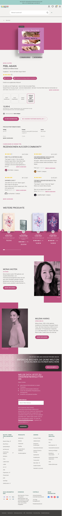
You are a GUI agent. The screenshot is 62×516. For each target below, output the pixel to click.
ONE (4, 469)
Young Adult (36, 460)
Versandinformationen (54, 447)
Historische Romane (38, 447)
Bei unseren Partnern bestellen (33, 118)
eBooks (20, 441)
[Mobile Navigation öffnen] (60, 6)
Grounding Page (36, 513)
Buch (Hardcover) (7, 98)
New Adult (8, 20)
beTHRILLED (6, 449)
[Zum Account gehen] (49, 6)
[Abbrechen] (52, 12)
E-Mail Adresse (22, 399)
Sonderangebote (22, 453)
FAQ (50, 442)
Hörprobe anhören (25, 57)
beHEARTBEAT (6, 446)
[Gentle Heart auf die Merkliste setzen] (9, 222)
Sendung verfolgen (53, 450)
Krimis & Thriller (37, 438)
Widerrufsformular (53, 464)
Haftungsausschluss (18, 513)
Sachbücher (36, 454)
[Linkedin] (58, 497)
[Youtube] (55, 497)
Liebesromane (36, 441)
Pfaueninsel (6, 475)
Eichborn (5, 456)
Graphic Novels (37, 465)
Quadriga (5, 480)
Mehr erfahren (10, 287)
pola (4, 478)
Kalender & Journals (38, 468)
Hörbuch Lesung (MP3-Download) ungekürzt (30, 98)
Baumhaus (5, 444)
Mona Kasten (7, 63)
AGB (50, 461)
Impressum (4, 513)
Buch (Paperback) (15, 98)
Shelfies (20, 446)
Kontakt (50, 439)
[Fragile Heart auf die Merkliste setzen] (53, 222)
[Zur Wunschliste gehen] (52, 6)
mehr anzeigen (54, 90)
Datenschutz (10, 513)
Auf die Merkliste (37, 57)
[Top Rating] (31, 40)
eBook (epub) (22, 98)
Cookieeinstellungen (45, 513)
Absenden (23, 426)
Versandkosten (26, 108)
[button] (9, 230)
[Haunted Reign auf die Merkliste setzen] (23, 225)
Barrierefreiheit (29, 513)
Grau (4, 459)
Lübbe (4, 464)
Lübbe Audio (6, 461)
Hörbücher (20, 443)
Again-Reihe (22, 71)
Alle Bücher (20, 438)
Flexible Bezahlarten (37, 503)
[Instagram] (52, 497)
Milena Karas (14, 68)
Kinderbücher (36, 457)
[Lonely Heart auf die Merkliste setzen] (38, 222)
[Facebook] (49, 497)
